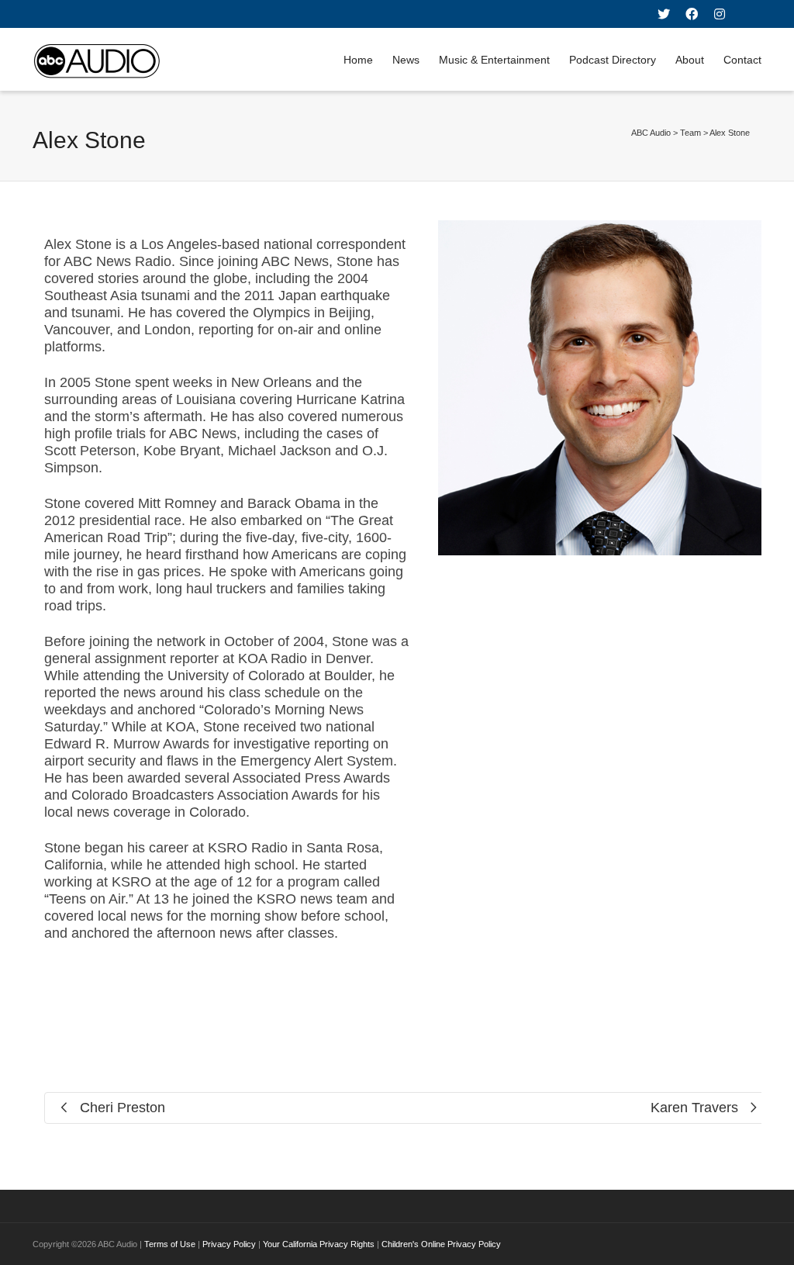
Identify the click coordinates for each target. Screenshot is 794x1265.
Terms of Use (169, 1244)
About (689, 60)
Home (358, 60)
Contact (742, 60)
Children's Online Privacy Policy (441, 1244)
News (405, 60)
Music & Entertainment (494, 60)
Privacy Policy (229, 1244)
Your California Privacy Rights (319, 1244)
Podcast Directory (612, 60)
